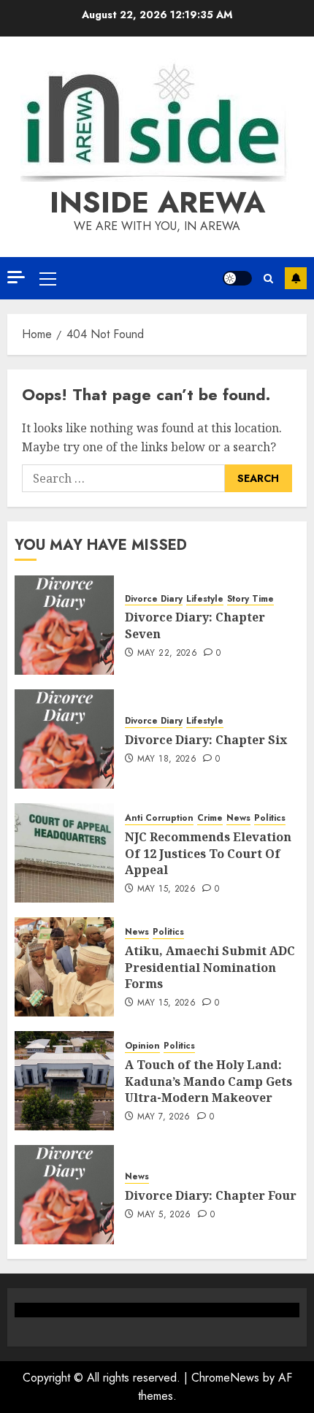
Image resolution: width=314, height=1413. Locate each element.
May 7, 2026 (164, 1117)
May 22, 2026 (167, 653)
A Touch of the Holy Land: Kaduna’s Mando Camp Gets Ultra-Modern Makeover (208, 1081)
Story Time (250, 599)
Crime (210, 818)
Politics (270, 818)
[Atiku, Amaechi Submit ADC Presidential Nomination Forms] (64, 966)
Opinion (142, 1046)
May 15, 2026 (166, 889)
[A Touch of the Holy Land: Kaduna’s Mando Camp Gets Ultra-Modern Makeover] (64, 1080)
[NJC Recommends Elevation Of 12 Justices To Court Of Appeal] (64, 853)
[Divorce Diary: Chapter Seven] (64, 625)
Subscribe (296, 278)
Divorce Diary (154, 599)
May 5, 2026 (164, 1215)
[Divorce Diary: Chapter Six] (64, 739)
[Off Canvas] (16, 277)
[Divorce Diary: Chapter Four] (64, 1194)
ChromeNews (225, 1377)
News (238, 818)
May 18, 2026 (166, 759)
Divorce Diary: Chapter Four (210, 1195)
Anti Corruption (159, 818)
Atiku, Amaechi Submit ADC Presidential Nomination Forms (210, 967)
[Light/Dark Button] (237, 278)
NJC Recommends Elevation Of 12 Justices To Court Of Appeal (208, 853)
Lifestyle (204, 599)
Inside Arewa (157, 202)
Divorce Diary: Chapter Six (206, 740)
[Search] (268, 278)
